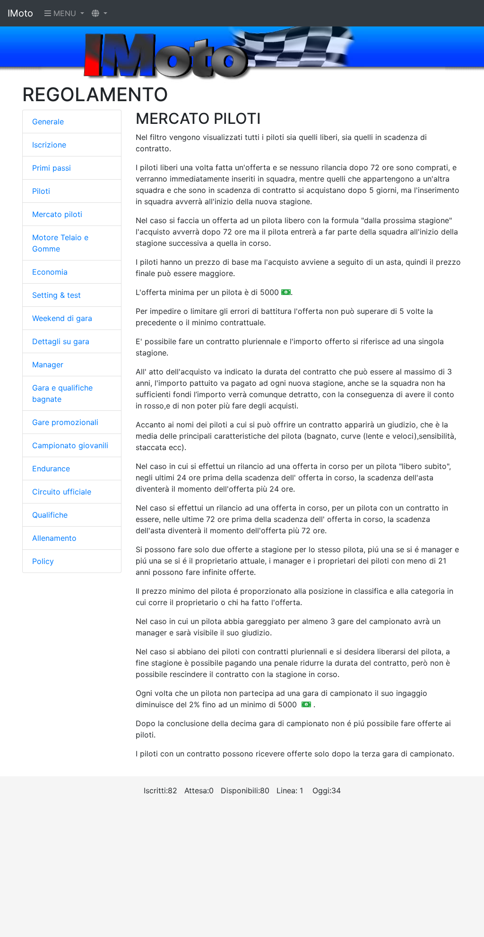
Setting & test (56, 295)
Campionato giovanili (70, 445)
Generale (48, 121)
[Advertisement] (242, 871)
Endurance (51, 468)
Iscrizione (49, 144)
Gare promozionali (65, 422)
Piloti (41, 191)
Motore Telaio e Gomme (60, 243)
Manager (47, 364)
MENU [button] (64, 13)
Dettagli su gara (60, 341)
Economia (50, 272)
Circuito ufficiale (61, 491)
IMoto (20, 13)
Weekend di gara (62, 318)
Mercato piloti (57, 214)
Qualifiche (50, 515)
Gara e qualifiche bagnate (62, 393)
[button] (99, 13)
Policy (43, 561)
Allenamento (54, 538)
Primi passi (51, 168)
